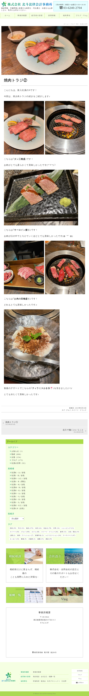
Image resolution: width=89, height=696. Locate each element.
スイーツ (13, 532)
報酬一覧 (52, 676)
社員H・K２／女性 (19, 505)
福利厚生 (67, 15)
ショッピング (66, 528)
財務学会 (38, 535)
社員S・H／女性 (18, 484)
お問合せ (81, 682)
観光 (27, 528)
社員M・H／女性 (18, 487)
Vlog (79, 678)
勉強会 (43, 681)
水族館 (31, 539)
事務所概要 (22, 15)
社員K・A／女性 (18, 473)
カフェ (34, 532)
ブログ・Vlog (81, 15)
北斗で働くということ (73, 431)
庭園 (38, 539)
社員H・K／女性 (18, 490)
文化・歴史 (72, 532)
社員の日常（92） (19, 463)
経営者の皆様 (37, 15)
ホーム (7, 15)
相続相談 (36, 676)
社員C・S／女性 (18, 496)
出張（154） (16, 457)
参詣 (47, 539)
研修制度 (36, 681)
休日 (36, 528)
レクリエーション (52, 535)
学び (19, 528)
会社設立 (44, 676)
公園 (11, 535)
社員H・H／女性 (18, 499)
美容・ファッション (24, 535)
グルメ (68, 410)
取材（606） (16, 454)
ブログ (80, 674)
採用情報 (52, 15)
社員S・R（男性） (19, 481)
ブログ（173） (17, 460)
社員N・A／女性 (18, 493)
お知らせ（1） (17, 451)
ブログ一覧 (74, 24)
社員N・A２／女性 (19, 478)
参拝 (61, 532)
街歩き (46, 528)
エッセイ (13, 539)
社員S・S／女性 (18, 502)
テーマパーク (67, 535)
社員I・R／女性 (18, 475)
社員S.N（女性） (18, 508)
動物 (22, 539)
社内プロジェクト (53, 681)
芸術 (11, 528)
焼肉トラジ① (11, 423)
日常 (54, 528)
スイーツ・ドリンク (79, 410)
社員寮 (64, 681)
